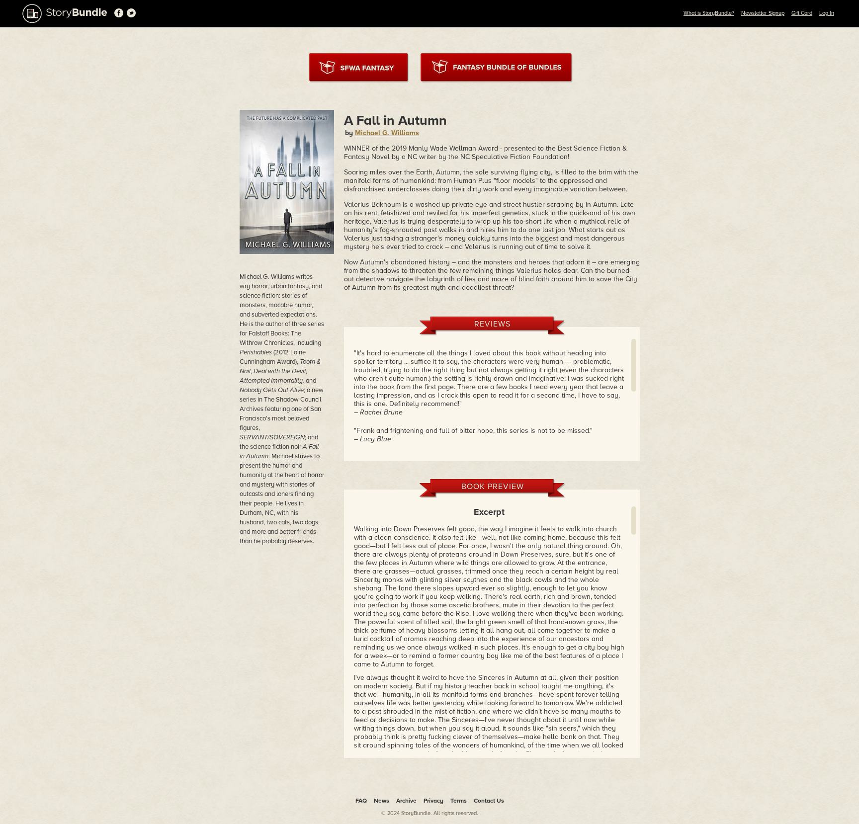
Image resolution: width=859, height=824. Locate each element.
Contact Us (489, 800)
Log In (826, 13)
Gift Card (801, 13)
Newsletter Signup (762, 13)
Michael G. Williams (387, 133)
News (381, 800)
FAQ (361, 800)
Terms (458, 800)
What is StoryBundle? (709, 13)
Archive (406, 800)
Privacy (433, 800)
